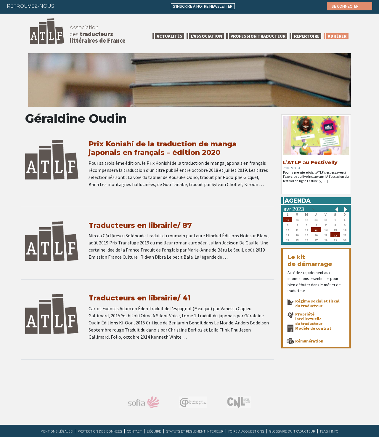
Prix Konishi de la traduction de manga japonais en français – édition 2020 (163, 148)
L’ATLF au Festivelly (310, 162)
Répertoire (306, 36)
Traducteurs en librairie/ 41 (139, 298)
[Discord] (121, 6)
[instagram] (98, 6)
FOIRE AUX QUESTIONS (246, 431)
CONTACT (134, 431)
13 (315, 229)
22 (335, 234)
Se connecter (345, 6)
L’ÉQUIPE (154, 431)
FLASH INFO (329, 431)
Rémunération (309, 341)
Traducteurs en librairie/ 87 (140, 225)
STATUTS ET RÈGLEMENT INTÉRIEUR (194, 431)
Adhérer (337, 36)
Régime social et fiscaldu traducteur (317, 303)
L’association (206, 36)
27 (287, 219)
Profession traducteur (257, 36)
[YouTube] (110, 6)
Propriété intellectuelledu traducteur (308, 318)
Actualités (169, 36)
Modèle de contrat (313, 328)
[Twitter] (75, 6)
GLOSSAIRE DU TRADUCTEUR (292, 431)
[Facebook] (64, 6)
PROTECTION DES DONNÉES (100, 431)
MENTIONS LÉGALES (57, 431)
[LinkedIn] (87, 6)
